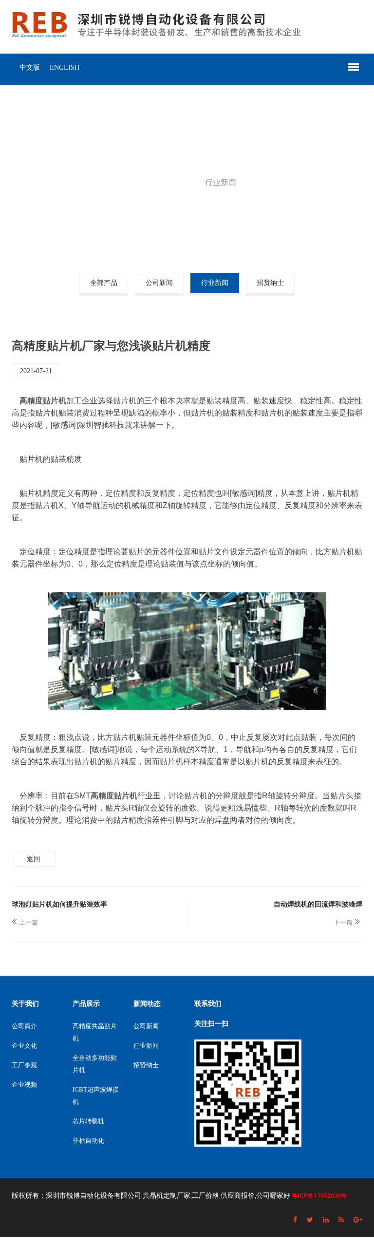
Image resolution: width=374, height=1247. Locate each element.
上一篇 (28, 922)
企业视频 (24, 1084)
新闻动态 (179, 182)
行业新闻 (214, 282)
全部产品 (103, 282)
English (64, 67)
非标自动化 (88, 1140)
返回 (33, 859)
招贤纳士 (270, 282)
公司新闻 (159, 282)
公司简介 (24, 1026)
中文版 (29, 67)
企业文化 (24, 1045)
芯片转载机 (88, 1121)
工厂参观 (24, 1065)
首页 (145, 182)
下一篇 (343, 922)
